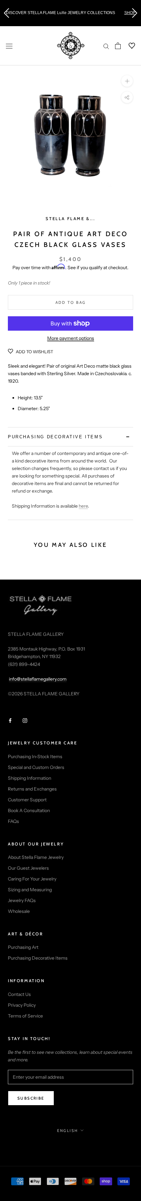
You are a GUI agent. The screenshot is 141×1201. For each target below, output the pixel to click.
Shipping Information (29, 778)
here (83, 506)
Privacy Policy (22, 1005)
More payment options (70, 338)
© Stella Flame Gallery (71, 1144)
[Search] (106, 46)
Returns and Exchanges (32, 789)
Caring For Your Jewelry (32, 879)
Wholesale (19, 911)
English (67, 1130)
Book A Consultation (29, 810)
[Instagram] (25, 720)
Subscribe (31, 1098)
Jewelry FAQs (22, 900)
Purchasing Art (23, 947)
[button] (6, 13)
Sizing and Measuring (30, 890)
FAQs (13, 821)
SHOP (129, 12)
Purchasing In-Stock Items (35, 756)
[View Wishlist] (128, 46)
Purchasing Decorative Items (38, 958)
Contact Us (19, 994)
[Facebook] (10, 720)
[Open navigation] (9, 45)
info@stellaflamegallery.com (38, 679)
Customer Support (27, 800)
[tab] (70, 436)
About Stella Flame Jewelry (36, 857)
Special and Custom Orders (36, 767)
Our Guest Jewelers (28, 868)
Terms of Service (25, 1016)
